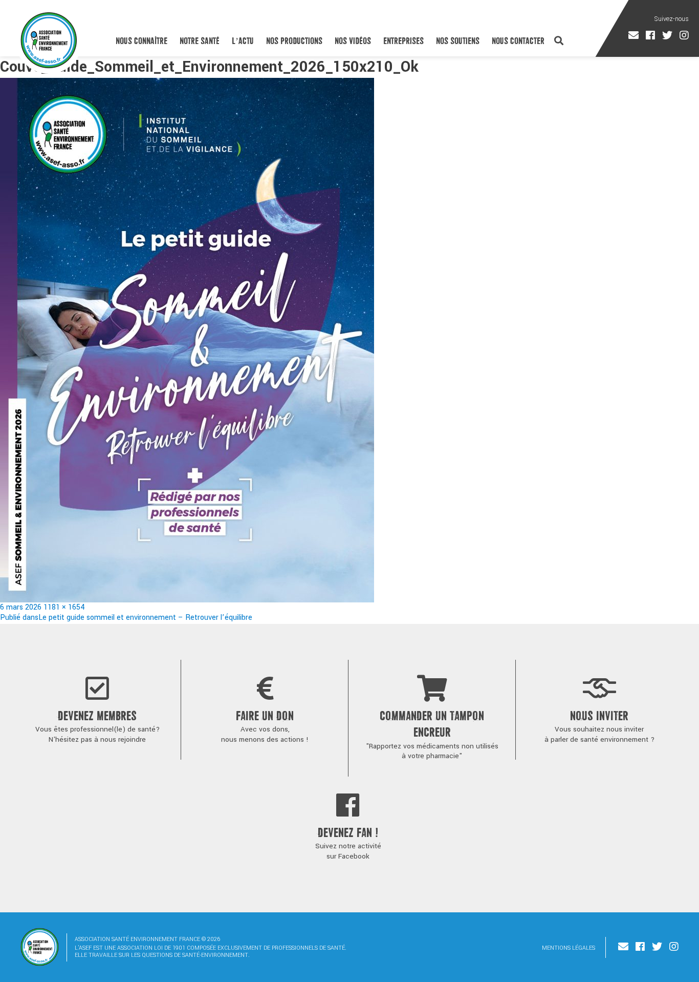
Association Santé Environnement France (48, 40)
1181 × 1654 (64, 607)
